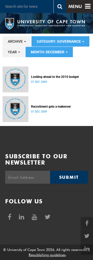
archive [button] (16, 41)
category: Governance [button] (59, 41)
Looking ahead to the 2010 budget (55, 77)
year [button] (13, 52)
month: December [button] (48, 52)
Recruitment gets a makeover (51, 106)
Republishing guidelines (47, 255)
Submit (69, 177)
